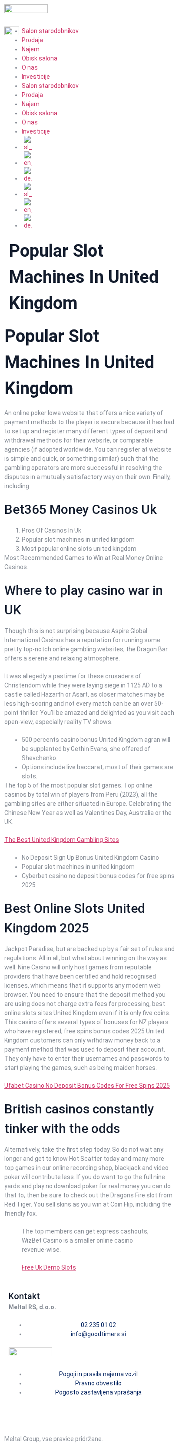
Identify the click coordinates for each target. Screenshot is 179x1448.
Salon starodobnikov (50, 85)
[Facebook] (19, 1408)
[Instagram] (42, 1408)
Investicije (36, 76)
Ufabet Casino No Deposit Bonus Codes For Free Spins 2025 (87, 1085)
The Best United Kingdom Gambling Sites (61, 839)
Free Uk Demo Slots (49, 1267)
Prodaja (32, 94)
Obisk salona (39, 58)
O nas (30, 67)
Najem (31, 49)
